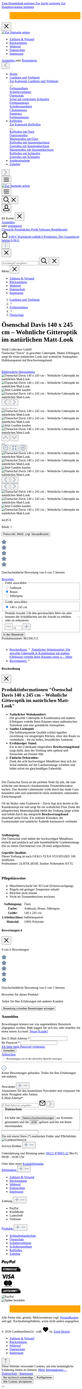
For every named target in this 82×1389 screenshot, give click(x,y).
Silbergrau (16, 596)
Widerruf (15, 46)
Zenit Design (62, 1331)
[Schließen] (3, 444)
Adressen (45, 229)
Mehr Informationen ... (52, 1370)
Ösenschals (17, 1239)
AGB (34, 1122)
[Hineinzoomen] (23, 448)
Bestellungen (59, 229)
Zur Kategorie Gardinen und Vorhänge (34, 81)
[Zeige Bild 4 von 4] (15, 408)
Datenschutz (17, 50)
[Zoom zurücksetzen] (14, 448)
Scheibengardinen (21, 1246)
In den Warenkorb (13, 634)
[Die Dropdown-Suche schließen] (54, 261)
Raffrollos (16, 1250)
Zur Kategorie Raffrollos (25, 124)
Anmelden (9, 60)
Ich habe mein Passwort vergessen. (23, 1046)
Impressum (16, 53)
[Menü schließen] (11, 85)
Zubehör (15, 1253)
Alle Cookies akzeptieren (17, 1381)
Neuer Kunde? (39, 1031)
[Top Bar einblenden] (6, 245)
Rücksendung (18, 43)
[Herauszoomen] (6, 448)
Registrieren (29, 60)
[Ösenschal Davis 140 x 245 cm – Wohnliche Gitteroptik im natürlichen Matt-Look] (41, 377)
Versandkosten (69, 1317)
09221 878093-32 (57, 1153)
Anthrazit (15, 588)
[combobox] (20, 263)
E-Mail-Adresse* (12, 1098)
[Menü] (6, 180)
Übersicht (8, 229)
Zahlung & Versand (22, 39)
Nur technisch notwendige (18, 1377)
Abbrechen (9, 1054)
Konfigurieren (44, 1377)
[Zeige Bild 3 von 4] (11, 408)
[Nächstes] (6, 172)
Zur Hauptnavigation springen (33, 5)
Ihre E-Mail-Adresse (16, 1038)
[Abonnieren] (50, 1104)
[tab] (41, 653)
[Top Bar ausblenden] (6, 26)
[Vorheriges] (6, 65)
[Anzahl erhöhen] (26, 626)
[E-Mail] (11, 13)
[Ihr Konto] (6, 208)
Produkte (8, 1228)
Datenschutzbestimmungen (38, 1118)
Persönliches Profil (27, 229)
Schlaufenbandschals (23, 1235)
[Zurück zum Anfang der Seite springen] (6, 1361)
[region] (41, 444)
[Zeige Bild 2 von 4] (7, 408)
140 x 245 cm (18, 607)
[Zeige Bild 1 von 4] (3, 408)
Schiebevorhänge (20, 1243)
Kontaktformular (33, 1163)
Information (9, 1170)
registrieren (15, 226)
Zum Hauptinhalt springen (18, 3)
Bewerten (8, 579)
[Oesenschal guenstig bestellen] (16, 390)
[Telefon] (11, 17)
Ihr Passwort (11, 1042)
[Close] (6, 253)
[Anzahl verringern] (9, 626)
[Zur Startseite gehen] (16, 32)
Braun (14, 592)
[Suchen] (10, 200)
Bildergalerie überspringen (18, 372)
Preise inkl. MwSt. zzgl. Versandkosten (26, 534)
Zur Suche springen (48, 3)
